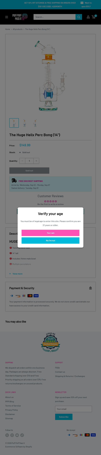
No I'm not (50, 240)
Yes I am (50, 233)
